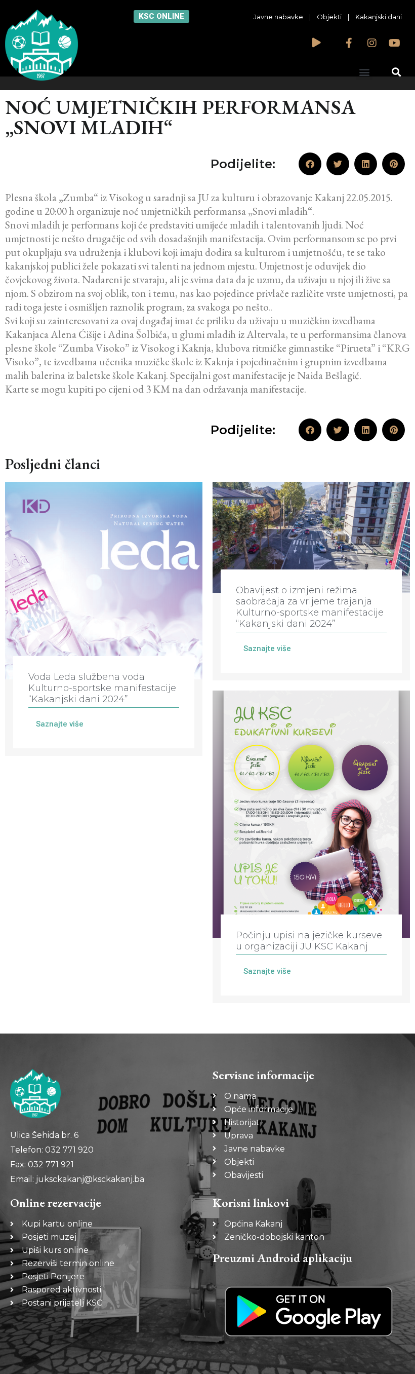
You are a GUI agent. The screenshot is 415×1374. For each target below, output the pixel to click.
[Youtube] (395, 43)
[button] (364, 71)
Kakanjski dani (378, 17)
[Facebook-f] (349, 43)
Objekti (329, 17)
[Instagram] (372, 43)
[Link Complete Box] (103, 619)
